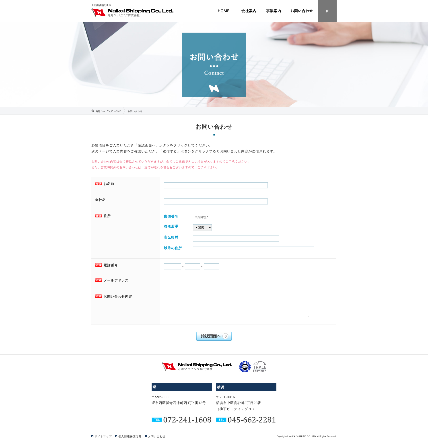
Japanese (327, 11)
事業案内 (273, 11)
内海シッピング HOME (108, 111)
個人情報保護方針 (130, 436)
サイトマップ (103, 436)
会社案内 (248, 11)
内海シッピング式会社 (132, 12)
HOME (223, 11)
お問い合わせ (301, 11)
